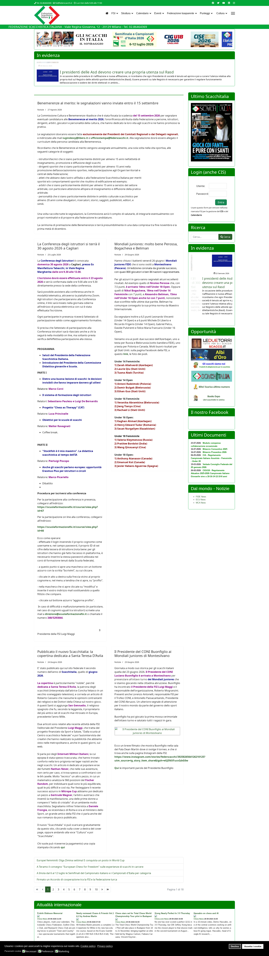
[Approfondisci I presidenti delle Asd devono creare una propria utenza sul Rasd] (48, 68)
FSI (113, 13)
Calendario (142, 13)
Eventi (157, 13)
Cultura (220, 13)
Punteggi (205, 13)
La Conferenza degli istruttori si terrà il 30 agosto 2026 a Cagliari (68, 246)
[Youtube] (223, 2)
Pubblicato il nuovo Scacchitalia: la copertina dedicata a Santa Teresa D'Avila (70, 653)
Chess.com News (162, 919)
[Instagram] (234, 2)
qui (63, 847)
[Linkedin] (229, 2)
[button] (229, 39)
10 (96, 889)
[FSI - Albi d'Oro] (211, 355)
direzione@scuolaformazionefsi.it (66, 614)
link (125, 354)
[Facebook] (213, 2)
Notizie (40, 109)
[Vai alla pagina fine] (108, 889)
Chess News (42, 919)
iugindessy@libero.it (75, 138)
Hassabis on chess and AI (206, 913)
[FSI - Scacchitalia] (211, 376)
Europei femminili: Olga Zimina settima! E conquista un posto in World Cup (81, 860)
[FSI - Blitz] (211, 387)
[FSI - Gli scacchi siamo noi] (211, 366)
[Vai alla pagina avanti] (102, 889)
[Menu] (233, 13)
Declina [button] (235, 946)
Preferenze (47, 951)
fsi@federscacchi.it (63, 3)
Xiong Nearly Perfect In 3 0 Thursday (172, 913)
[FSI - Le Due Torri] (211, 343)
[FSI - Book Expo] (211, 398)
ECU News (201, 499)
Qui (116, 768)
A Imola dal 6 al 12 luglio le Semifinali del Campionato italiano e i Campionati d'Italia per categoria (94, 873)
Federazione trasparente (180, 13)
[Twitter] (218, 2)
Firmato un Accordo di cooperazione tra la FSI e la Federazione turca (77, 879)
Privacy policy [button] (105, 946)
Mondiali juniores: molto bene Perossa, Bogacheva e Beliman (146, 246)
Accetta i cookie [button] (252, 946)
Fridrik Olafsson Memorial (49, 913)
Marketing (63, 951)
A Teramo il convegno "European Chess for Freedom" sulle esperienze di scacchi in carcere (90, 866)
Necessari (30, 951)
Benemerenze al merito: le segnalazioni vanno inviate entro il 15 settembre (97, 103)
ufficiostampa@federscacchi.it (109, 138)
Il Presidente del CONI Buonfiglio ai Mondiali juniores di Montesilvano (142, 653)
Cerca (226, 237)
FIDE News (201, 496)
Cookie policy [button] (88, 946)
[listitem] (134, 73)
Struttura (125, 13)
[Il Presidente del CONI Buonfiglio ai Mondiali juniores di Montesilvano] (147, 731)
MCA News (201, 503)
